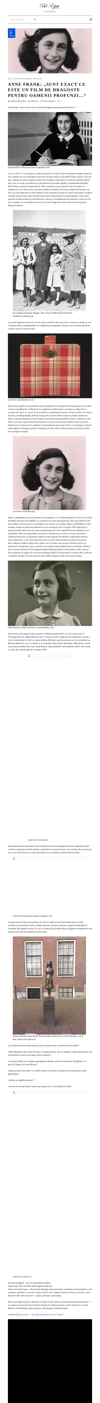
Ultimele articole (32, 79)
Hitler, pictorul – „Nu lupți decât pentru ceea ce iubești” (40, 1314)
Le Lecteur (16, 79)
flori (33, 1071)
